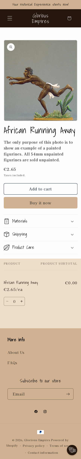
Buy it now (40, 202)
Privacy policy (34, 446)
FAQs (12, 362)
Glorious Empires (37, 440)
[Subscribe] (68, 394)
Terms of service (62, 446)
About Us (16, 352)
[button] (9, 18)
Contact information (43, 452)
